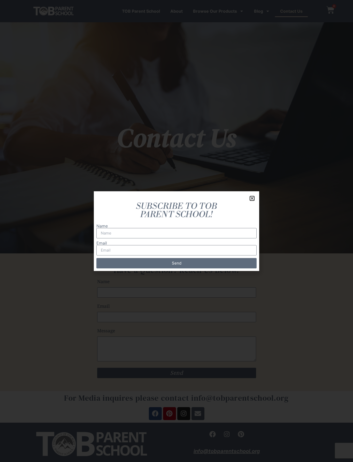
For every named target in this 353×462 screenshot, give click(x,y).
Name (102, 226)
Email (101, 243)
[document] (176, 231)
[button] (252, 198)
